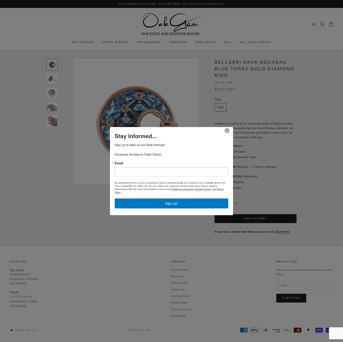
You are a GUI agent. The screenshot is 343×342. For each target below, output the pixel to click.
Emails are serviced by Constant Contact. (192, 189)
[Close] (229, 130)
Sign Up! (171, 203)
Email (119, 163)
